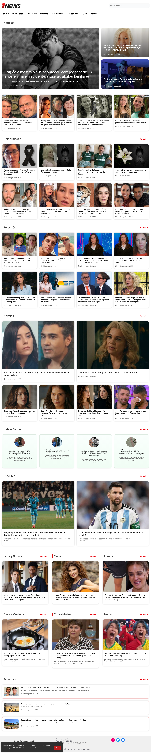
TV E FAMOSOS (17, 14)
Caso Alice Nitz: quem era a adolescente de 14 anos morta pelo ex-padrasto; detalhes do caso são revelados (94, 123)
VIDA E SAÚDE (32, 14)
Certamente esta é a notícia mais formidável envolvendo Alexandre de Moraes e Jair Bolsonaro (18, 123)
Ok (57, 748)
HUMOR (84, 14)
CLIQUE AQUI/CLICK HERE (79, 743)
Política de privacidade (27, 741)
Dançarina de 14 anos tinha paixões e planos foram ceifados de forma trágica (130, 122)
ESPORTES (44, 14)
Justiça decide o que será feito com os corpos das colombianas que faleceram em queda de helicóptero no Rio (56, 123)
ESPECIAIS (95, 14)
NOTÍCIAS (5, 14)
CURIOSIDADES (72, 14)
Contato (16, 741)
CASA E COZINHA (58, 14)
